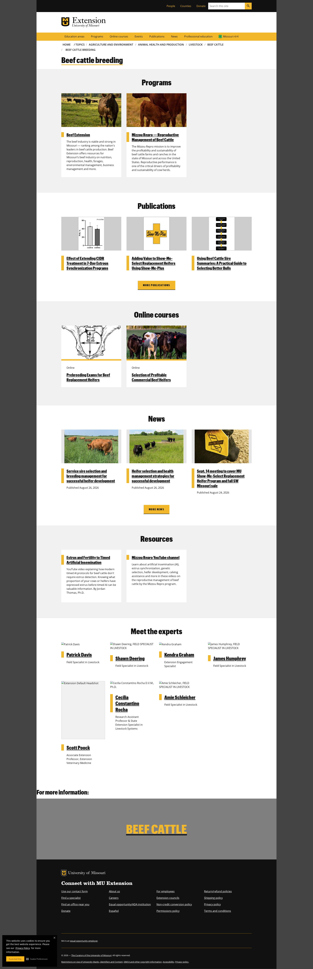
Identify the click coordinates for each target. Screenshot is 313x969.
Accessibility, (169, 961)
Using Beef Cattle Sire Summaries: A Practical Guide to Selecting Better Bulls (221, 263)
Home (67, 44)
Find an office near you (75, 904)
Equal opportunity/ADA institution (130, 904)
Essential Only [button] (15, 959)
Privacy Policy (22, 948)
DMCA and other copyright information (143, 961)
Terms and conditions (217, 911)
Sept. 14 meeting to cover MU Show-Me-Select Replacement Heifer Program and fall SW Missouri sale (221, 478)
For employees (165, 891)
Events (139, 36)
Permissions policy (167, 911)
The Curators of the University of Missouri (91, 955)
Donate (201, 6)
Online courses (119, 36)
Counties (185, 6)
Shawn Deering (130, 658)
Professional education (198, 36)
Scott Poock (78, 747)
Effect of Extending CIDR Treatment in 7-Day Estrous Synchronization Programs (87, 263)
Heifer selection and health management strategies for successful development (153, 475)
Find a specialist (71, 898)
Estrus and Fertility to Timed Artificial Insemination (88, 560)
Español (114, 911)
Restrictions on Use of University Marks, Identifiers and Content (92, 961)
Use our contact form (74, 891)
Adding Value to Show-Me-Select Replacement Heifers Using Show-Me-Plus (153, 263)
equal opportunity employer (84, 940)
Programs (97, 36)
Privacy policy (212, 904)
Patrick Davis (79, 654)
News (174, 36)
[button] (37, 959)
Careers (114, 898)
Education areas (74, 36)
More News (156, 509)
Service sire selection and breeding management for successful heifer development (91, 475)
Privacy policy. (182, 961)
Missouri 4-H (230, 36)
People (171, 6)
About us (114, 891)
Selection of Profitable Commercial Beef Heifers (151, 377)
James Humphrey (229, 658)
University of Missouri (86, 873)
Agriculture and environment (111, 44)
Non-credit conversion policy (174, 904)
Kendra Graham (179, 654)
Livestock (195, 44)
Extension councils (167, 898)
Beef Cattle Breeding (81, 50)
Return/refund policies (218, 891)
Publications (156, 36)
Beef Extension (78, 134)
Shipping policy (213, 898)
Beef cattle (215, 44)
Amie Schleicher (179, 697)
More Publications (156, 285)
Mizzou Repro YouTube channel (155, 557)
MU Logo (64, 873)
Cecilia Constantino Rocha (127, 703)
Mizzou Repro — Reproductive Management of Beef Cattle (155, 137)
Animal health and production (161, 44)
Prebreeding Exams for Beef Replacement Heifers (88, 377)
